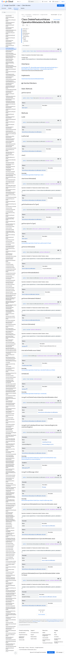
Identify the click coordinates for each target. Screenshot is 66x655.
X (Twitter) (56, 636)
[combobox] (34, 1)
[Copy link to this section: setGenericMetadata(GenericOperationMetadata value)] (56, 539)
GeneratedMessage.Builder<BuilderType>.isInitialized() (34, 393)
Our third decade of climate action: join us (28, 649)
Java (18, 5)
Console (45, 1)
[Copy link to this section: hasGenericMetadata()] (36, 324)
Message (44, 487)
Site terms (32, 647)
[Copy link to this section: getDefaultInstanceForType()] (40, 204)
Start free (61, 5)
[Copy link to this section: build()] (26, 117)
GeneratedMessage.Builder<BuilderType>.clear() (32, 174)
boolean (24, 346)
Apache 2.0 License (36, 621)
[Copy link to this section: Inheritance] (30, 64)
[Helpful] (59, 15)
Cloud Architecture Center (46, 640)
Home (23, 14)
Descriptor (25, 107)
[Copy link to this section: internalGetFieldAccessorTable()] (42, 350)
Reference (16, 8)
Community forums (35, 632)
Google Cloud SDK (9, 5)
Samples (22, 8)
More (18, 1)
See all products (22, 632)
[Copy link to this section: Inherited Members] (38, 83)
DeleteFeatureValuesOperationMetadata (32, 132)
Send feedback (56, 19)
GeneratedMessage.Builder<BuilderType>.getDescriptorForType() (36, 243)
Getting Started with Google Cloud (46, 635)
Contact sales (21, 639)
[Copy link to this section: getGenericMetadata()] (36, 247)
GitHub (43, 632)
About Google (21, 647)
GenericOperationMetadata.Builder (31, 294)
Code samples (45, 637)
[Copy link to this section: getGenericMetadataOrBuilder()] (42, 298)
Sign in (63, 1)
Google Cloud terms (39, 647)
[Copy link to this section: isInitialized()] (30, 374)
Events (55, 634)
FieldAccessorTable (27, 365)
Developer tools (36, 14)
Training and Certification (47, 642)
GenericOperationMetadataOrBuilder (31, 320)
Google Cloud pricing (23, 634)
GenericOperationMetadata (28, 268)
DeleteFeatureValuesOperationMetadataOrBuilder (33, 78)
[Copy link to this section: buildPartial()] (30, 136)
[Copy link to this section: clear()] (26, 155)
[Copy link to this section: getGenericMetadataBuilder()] (40, 273)
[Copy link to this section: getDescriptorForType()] (37, 223)
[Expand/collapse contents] (28, 29)
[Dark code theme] (58, 49)
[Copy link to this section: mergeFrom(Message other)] (40, 472)
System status (34, 638)
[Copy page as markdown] (27, 25)
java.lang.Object (25, 67)
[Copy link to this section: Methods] (29, 113)
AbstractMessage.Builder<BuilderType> (30, 69)
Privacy (27, 647)
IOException (25, 467)
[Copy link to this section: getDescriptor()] (32, 93)
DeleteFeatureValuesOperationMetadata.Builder (34, 170)
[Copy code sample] (60, 49)
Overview (4, 8)
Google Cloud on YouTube (57, 639)
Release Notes (34, 636)
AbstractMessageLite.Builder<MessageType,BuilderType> (44, 67)
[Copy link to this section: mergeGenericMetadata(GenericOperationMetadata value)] (58, 504)
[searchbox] (9, 12)
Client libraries (26, 5)
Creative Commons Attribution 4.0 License (54, 619)
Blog (55, 632)
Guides (9, 8)
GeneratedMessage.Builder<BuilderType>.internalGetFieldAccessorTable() (38, 370)
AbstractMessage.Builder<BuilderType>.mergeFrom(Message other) (37, 500)
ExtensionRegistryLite (47, 444)
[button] (42, 83)
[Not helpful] (61, 15)
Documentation (28, 14)
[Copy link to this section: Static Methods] (34, 89)
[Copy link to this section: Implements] (31, 75)
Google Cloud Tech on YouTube (58, 642)
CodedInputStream (46, 442)
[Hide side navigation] (15, 652)
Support (32, 634)
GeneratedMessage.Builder (46, 69)
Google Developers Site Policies (54, 621)
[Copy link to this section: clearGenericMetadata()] (37, 178)
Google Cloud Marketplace (21, 637)
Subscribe (51, 652)
